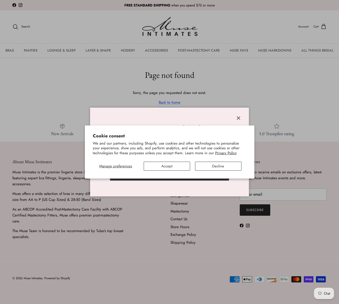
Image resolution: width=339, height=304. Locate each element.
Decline (218, 166)
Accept (166, 166)
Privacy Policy (226, 153)
